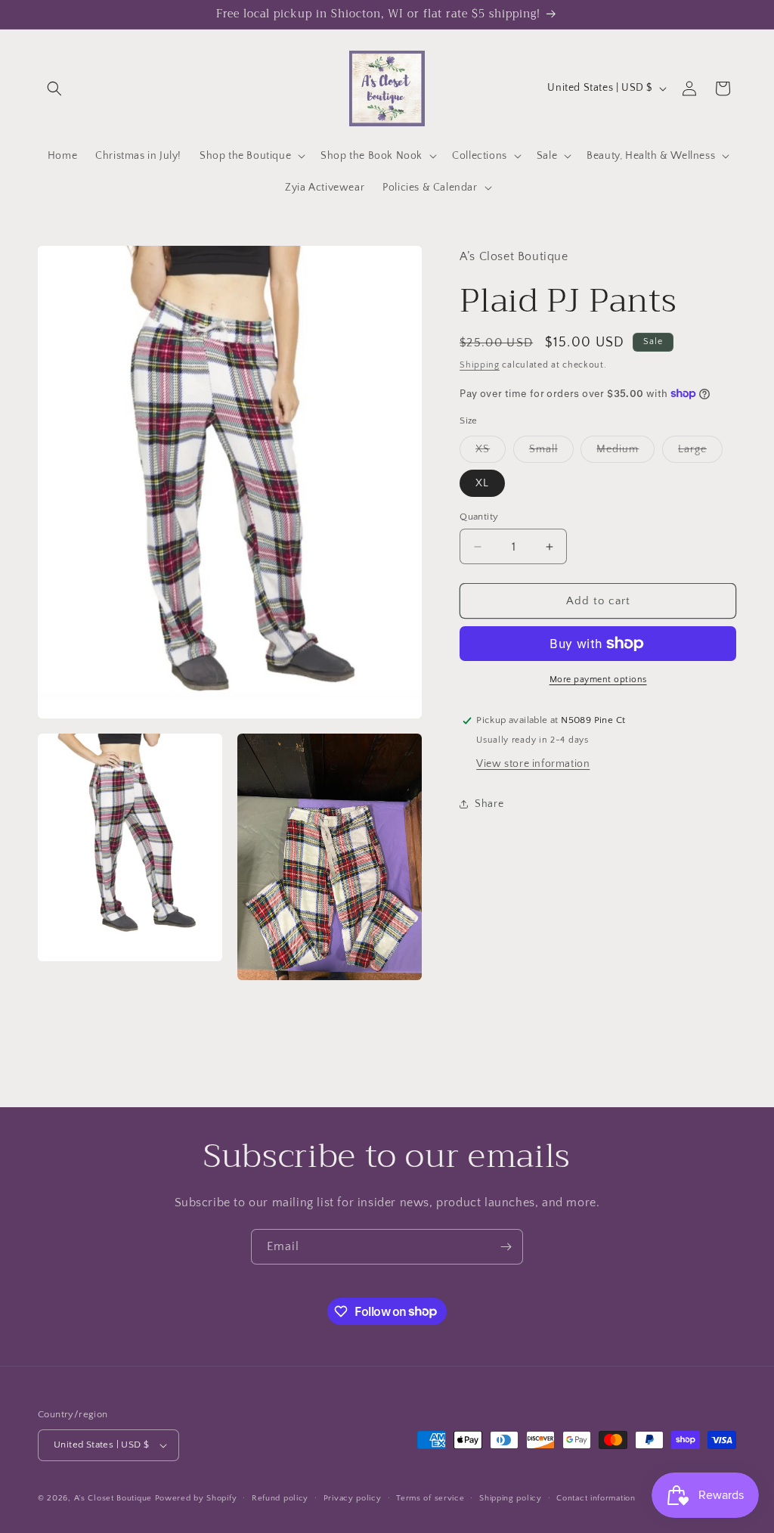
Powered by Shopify (196, 1498)
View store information (533, 764)
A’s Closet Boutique (113, 1498)
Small (551, 452)
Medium (625, 452)
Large (700, 452)
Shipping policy (510, 1498)
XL (482, 483)
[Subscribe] (505, 1247)
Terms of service (430, 1498)
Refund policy (280, 1498)
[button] (54, 88)
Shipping (480, 365)
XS (490, 452)
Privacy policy (353, 1498)
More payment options (598, 679)
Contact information (595, 1498)
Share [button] (489, 804)
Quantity (479, 516)
